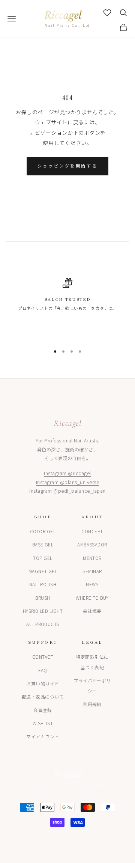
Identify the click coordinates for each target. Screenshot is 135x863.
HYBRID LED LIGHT (43, 611)
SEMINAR (92, 571)
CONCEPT (92, 531)
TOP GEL (42, 558)
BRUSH (42, 597)
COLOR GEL (43, 531)
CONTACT (42, 656)
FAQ (42, 670)
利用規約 (92, 704)
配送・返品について (43, 696)
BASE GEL (43, 544)
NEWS (92, 584)
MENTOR (92, 558)
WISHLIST (43, 723)
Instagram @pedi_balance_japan (67, 490)
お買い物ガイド (42, 683)
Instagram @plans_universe (67, 482)
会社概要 (92, 611)
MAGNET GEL (42, 571)
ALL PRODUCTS (42, 624)
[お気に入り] (107, 13)
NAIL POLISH (42, 584)
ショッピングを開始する (68, 166)
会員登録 (42, 710)
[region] (67, 298)
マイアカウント (42, 736)
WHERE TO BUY (92, 597)
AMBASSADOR (92, 544)
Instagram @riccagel (67, 473)
